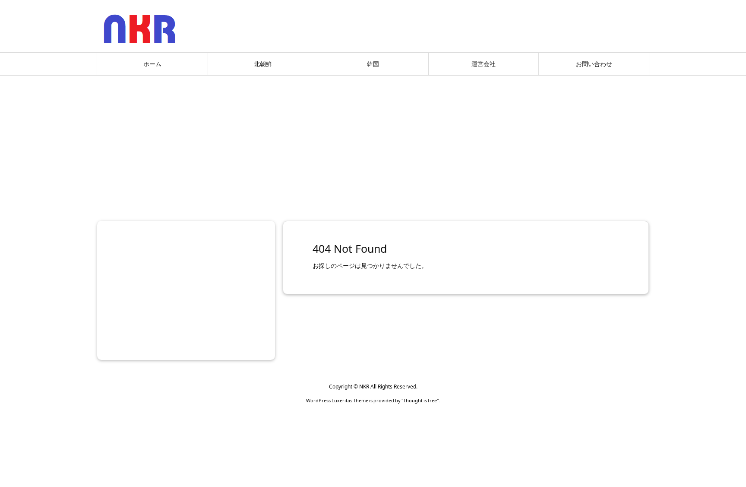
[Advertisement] (373, 144)
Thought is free (420, 400)
